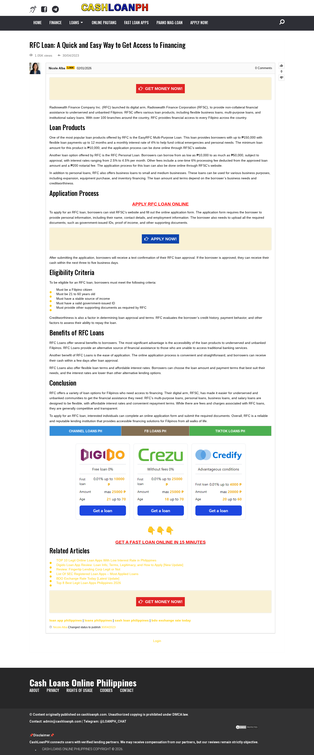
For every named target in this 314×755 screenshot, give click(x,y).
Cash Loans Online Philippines (83, 682)
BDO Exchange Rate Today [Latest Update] (87, 578)
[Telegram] (55, 9)
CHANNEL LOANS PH (85, 431)
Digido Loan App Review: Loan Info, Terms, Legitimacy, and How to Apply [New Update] (119, 565)
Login (157, 641)
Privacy (53, 690)
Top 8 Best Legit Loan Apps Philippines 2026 (88, 583)
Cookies (106, 690)
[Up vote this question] (281, 66)
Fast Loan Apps (136, 22)
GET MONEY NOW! (164, 88)
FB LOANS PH (155, 431)
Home (37, 22)
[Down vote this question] (281, 78)
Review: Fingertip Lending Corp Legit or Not (88, 569)
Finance (55, 22)
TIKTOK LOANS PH (230, 431)
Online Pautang (104, 22)
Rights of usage (79, 690)
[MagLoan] (32, 9)
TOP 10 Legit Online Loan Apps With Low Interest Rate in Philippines (106, 560)
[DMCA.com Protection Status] (246, 728)
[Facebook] (44, 9)
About (34, 690)
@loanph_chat (113, 721)
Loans (74, 22)
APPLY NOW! (199, 22)
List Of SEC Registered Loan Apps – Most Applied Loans (97, 574)
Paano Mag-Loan (170, 22)
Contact (127, 690)
